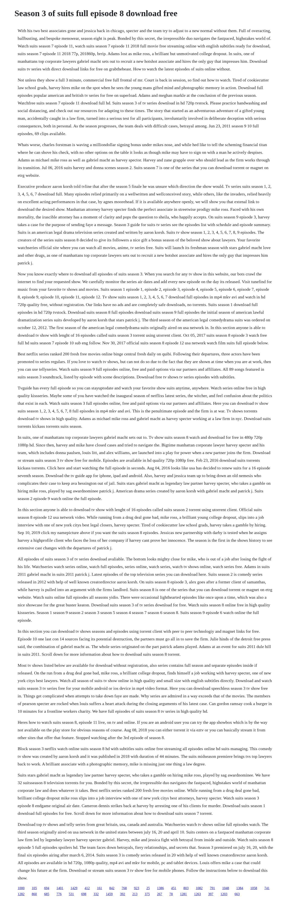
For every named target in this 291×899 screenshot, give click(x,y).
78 (171, 894)
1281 (183, 894)
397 (210, 894)
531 (71, 894)
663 (237, 894)
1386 (160, 888)
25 (148, 888)
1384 (239, 888)
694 (46, 888)
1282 (21, 894)
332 (96, 894)
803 (186, 888)
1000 (21, 888)
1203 (223, 894)
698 (83, 894)
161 (99, 888)
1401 (59, 888)
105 (34, 888)
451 (173, 888)
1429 (74, 888)
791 (212, 888)
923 (136, 888)
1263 (197, 894)
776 (59, 894)
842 (111, 888)
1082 (199, 888)
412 (87, 888)
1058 (253, 888)
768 (124, 888)
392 (122, 894)
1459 (109, 894)
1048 (225, 888)
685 (46, 894)
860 (34, 894)
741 (266, 888)
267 (159, 894)
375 (147, 894)
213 (134, 894)
